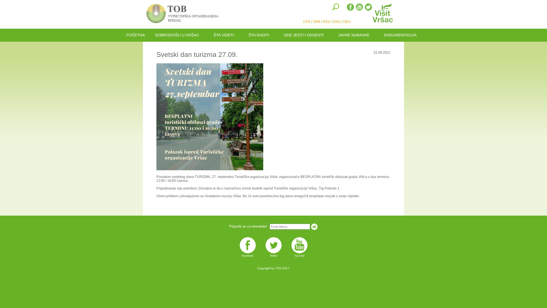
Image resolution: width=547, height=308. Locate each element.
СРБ (306, 22)
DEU (347, 22)
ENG (337, 22)
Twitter (273, 253)
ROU (327, 22)
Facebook (247, 253)
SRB (316, 22)
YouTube (299, 253)
